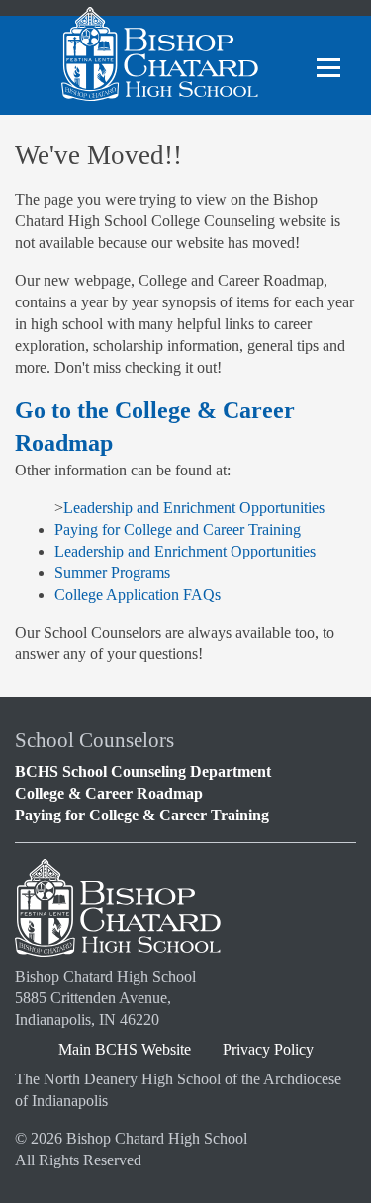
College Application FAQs (137, 594)
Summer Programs (112, 572)
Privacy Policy (268, 1049)
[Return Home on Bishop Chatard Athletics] (160, 69)
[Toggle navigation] (328, 68)
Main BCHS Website (124, 1049)
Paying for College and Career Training (177, 529)
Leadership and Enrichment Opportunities (194, 507)
